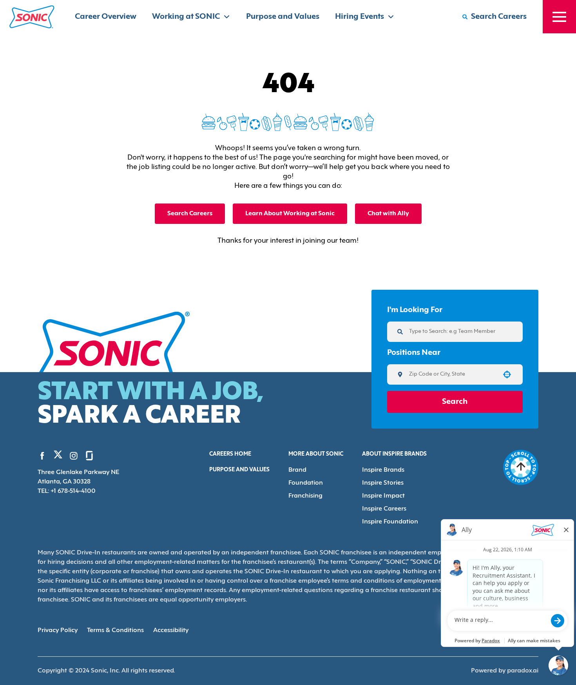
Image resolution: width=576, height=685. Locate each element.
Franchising (305, 496)
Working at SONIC (186, 16)
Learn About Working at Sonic (290, 214)
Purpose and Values (282, 16)
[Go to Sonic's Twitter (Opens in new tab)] (58, 456)
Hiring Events (359, 16)
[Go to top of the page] (520, 467)
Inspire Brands (383, 470)
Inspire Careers (384, 509)
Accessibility (170, 630)
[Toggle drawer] (559, 16)
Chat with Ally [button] (388, 214)
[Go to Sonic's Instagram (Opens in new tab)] (73, 455)
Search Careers (189, 214)
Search (454, 401)
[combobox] (452, 374)
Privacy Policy (58, 630)
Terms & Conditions (115, 630)
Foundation (305, 483)
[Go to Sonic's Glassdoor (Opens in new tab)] (89, 455)
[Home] (31, 17)
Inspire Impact (383, 496)
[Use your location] (507, 374)
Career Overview (105, 16)
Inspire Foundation (390, 522)
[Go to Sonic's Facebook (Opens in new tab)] (42, 455)
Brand (297, 470)
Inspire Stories (383, 483)
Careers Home (230, 454)
